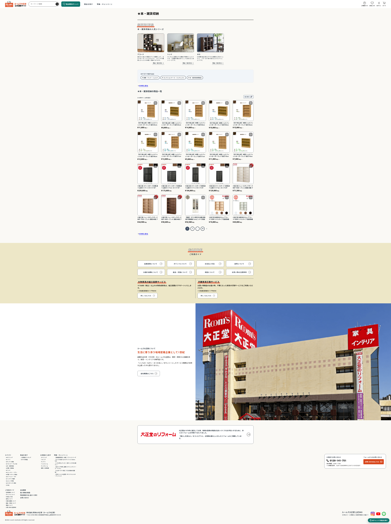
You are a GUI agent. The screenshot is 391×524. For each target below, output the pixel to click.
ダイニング (44, 457)
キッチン (43, 461)
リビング (43, 459)
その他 (7, 485)
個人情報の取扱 (25, 492)
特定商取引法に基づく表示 (28, 495)
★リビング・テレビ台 (11, 464)
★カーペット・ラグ (11, 476)
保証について (210, 272)
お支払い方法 (210, 264)
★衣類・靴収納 (10, 468)
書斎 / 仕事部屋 (45, 468)
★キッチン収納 (10, 461)
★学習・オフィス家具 (11, 474)
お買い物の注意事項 (239, 272)
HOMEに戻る (143, 86)
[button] (207, 229)
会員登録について (150, 264)
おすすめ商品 (24, 459)
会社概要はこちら (147, 374)
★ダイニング (9, 457)
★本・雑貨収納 (10, 466)
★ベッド (8, 470)
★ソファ (8, 459)
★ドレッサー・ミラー (11, 472)
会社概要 (23, 490)
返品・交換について (180, 272)
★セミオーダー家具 (11, 483)
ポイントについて (180, 264)
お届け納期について (150, 272)
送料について (239, 264)
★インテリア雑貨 (10, 479)
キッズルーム (44, 466)
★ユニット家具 (10, 481)
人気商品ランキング (26, 457)
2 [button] (192, 228)
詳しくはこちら (146, 296)
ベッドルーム (44, 464)
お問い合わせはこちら (372, 462)
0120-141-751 (338, 460)
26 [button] (202, 228)
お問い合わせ (24, 498)
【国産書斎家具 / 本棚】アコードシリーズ (65, 457)
